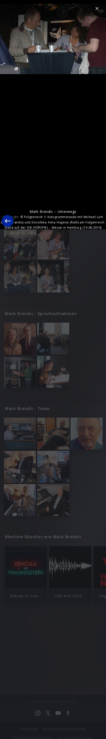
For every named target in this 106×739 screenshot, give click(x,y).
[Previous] (8, 221)
